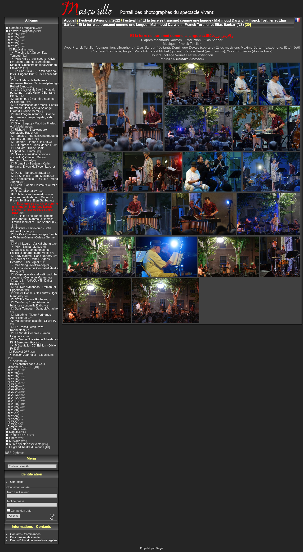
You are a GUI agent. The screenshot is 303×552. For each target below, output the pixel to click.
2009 (14, 407)
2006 (14, 416)
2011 (14, 400)
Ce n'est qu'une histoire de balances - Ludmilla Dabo (29, 304)
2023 (14, 43)
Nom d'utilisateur (18, 492)
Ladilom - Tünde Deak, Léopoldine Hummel (27, 149)
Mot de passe (15, 501)
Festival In (19, 49)
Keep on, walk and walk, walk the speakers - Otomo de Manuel (34, 276)
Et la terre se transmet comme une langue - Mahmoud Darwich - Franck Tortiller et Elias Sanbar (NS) (35, 208)
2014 (14, 391)
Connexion (17, 481)
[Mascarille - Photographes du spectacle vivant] (151, 13)
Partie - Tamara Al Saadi (30, 172)
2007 (14, 413)
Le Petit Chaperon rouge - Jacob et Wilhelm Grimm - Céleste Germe (33, 236)
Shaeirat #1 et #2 (26, 191)
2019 (14, 376)
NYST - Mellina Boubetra (31, 299)
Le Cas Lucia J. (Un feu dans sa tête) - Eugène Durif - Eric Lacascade (34, 72)
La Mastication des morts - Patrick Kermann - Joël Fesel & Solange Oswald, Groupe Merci (34, 108)
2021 (14, 370)
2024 (14, 40)
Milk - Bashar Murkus (28, 246)
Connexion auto (20, 510)
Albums (31, 20)
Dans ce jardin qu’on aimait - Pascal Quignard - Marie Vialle (31, 251)
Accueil (70, 20)
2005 (14, 419)
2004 (14, 422)
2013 (14, 394)
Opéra (13, 437)
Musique (14, 441)
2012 (14, 397)
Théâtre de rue (18, 434)
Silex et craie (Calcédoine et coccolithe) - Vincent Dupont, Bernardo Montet (30, 157)
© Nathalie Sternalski (188, 59)
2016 (14, 385)
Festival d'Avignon (21, 30)
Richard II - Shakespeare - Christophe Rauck (29, 131)
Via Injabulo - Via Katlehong (33, 243)
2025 (14, 37)
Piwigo (159, 548)
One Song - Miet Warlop (30, 265)
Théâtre (14, 428)
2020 (14, 373)
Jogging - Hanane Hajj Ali (31, 141)
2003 (14, 425)
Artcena (18, 360)
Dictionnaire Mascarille (25, 537)
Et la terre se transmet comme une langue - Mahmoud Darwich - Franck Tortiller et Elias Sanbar (31, 197)
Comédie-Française (22, 27)
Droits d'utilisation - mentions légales (33, 540)
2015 (14, 388)
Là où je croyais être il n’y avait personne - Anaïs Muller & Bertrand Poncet (32, 92)
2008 (14, 410)
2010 (14, 404)
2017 (14, 382)
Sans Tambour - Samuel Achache (36, 308)
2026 (14, 34)
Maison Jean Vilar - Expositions (33, 354)
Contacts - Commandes (25, 534)
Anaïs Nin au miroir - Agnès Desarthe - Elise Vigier (30, 260)
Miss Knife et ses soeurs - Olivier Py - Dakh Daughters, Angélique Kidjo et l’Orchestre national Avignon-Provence (34, 63)
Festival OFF (21, 351)
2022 (14, 46)
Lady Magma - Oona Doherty (34, 255)
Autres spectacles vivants (25, 444)
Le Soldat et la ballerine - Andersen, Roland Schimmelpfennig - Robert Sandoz (34, 83)
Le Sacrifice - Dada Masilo (32, 175)
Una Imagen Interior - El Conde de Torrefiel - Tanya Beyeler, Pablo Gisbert (32, 117)
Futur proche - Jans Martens (33, 144)
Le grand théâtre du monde (26, 447)
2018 (14, 379)
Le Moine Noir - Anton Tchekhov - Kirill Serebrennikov (34, 341)
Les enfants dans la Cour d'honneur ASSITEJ (26, 365)
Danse (13, 431)
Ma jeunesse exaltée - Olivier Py (35, 320)
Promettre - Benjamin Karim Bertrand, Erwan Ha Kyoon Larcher (32, 165)
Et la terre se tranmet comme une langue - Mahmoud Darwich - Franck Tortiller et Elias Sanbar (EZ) (35, 219)
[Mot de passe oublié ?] (52, 517)
